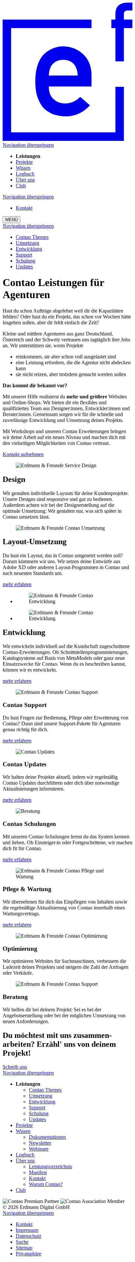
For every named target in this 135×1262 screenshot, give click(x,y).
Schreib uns (15, 1067)
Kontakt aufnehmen (23, 454)
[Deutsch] (67, 139)
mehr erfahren (17, 584)
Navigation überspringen (28, 145)
